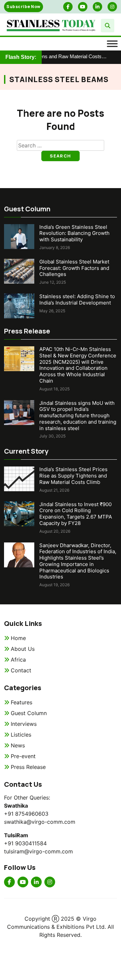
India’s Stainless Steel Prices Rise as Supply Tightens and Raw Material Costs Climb (73, 475)
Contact (21, 670)
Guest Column (29, 713)
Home (18, 638)
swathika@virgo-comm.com (39, 821)
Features (21, 702)
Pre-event (23, 756)
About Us (23, 648)
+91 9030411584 (25, 843)
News (18, 745)
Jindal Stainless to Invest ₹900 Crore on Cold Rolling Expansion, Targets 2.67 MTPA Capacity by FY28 (75, 513)
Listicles (21, 734)
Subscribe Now (23, 6)
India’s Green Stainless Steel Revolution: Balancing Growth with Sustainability (74, 233)
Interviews (24, 723)
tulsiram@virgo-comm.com (38, 851)
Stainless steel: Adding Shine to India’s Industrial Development (77, 299)
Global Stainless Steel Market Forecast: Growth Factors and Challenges (74, 268)
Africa (18, 659)
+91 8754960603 (26, 813)
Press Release (28, 767)
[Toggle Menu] (112, 43)
